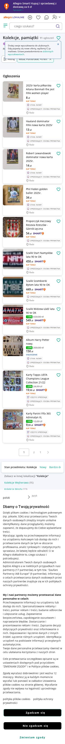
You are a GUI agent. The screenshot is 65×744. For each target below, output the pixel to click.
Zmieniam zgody (32, 737)
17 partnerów (24, 570)
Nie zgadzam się (35, 725)
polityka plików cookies (16, 699)
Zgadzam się (35, 712)
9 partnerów (38, 573)
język (34, 495)
